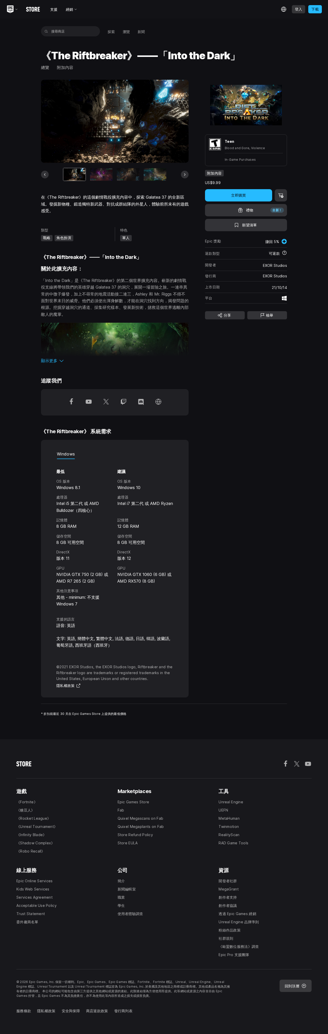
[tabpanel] (114, 533)
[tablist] (114, 454)
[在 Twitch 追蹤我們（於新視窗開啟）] (123, 402)
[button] (115, 360)
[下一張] (185, 174)
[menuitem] (111, 31)
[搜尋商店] (46, 31)
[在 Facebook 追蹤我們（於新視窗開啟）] (71, 402)
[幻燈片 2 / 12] (101, 174)
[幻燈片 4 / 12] (155, 174)
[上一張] (45, 174)
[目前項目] (74, 174)
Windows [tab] (66, 454)
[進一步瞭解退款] (284, 253)
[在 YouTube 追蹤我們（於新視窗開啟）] (88, 402)
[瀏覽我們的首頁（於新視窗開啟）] (158, 402)
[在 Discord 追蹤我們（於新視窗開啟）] (141, 402)
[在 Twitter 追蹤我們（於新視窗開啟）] (106, 402)
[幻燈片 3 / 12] (128, 174)
